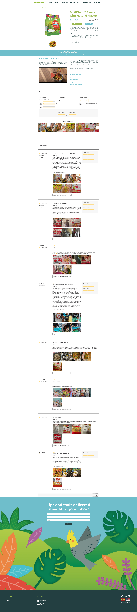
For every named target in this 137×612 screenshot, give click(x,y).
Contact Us (96, 2)
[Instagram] (129, 596)
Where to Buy (86, 2)
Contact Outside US (41, 600)
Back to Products (42, 7)
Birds (50, 2)
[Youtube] (126, 596)
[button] (89, 24)
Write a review (91, 20)
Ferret (56, 2)
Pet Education (74, 2)
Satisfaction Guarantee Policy (44, 605)
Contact (39, 598)
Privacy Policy (40, 603)
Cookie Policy (40, 604)
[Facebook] (122, 596)
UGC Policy (39, 601)
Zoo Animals (64, 2)
